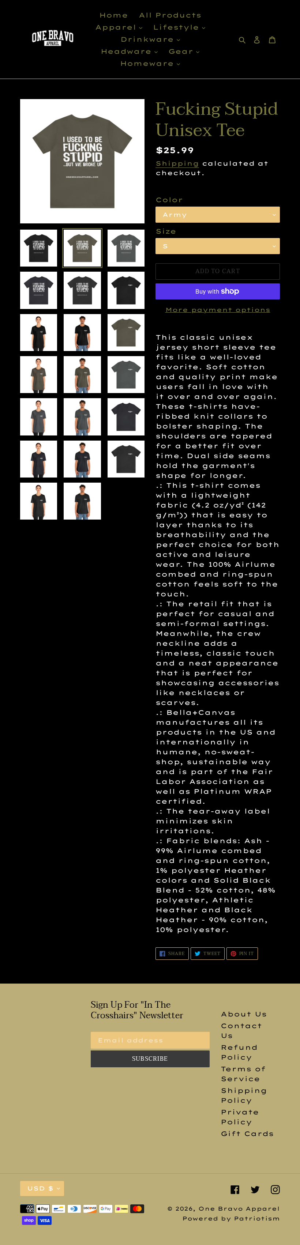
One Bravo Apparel (239, 1208)
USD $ (40, 1188)
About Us (244, 1014)
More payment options (217, 309)
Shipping (177, 163)
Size (165, 231)
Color (169, 200)
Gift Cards (247, 1133)
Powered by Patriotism (231, 1218)
